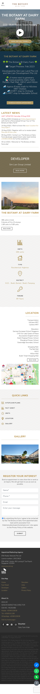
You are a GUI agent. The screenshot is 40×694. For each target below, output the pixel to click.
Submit (20, 533)
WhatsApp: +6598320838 (10, 616)
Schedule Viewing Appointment (20, 103)
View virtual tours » (20, 41)
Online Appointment (28, 119)
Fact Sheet (5, 585)
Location (4, 590)
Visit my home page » (8, 620)
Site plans (24, 582)
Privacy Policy (26, 590)
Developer (5, 588)
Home (3, 582)
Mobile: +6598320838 (9, 611)
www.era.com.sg (7, 566)
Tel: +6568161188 (8, 613)
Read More (20, 171)
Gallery (23, 588)
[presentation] (37, 453)
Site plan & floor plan (9, 132)
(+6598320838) (7, 139)
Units (23, 585)
